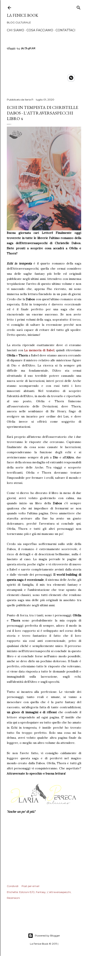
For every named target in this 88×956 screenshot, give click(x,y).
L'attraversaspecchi (59, 892)
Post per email (30, 886)
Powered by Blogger (47, 935)
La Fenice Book (22, 15)
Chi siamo (15, 30)
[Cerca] (78, 7)
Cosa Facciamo (39, 30)
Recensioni (13, 897)
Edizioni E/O (27, 892)
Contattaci (65, 30)
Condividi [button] (12, 886)
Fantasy (41, 892)
